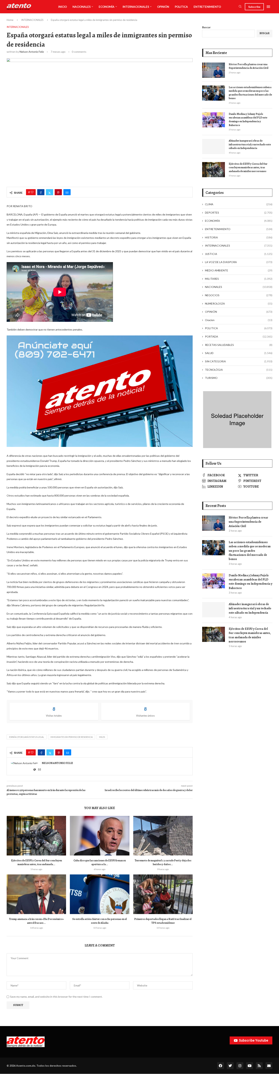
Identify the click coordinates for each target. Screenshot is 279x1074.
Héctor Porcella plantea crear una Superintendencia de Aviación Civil (248, 66)
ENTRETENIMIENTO (207, 6)
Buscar (206, 27)
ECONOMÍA (106, 6)
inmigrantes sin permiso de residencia (71, 737)
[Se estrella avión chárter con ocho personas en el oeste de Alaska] (99, 894)
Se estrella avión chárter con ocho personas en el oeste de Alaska (99, 921)
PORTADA (238, 336)
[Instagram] (239, 1065)
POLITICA (181, 6)
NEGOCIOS (238, 295)
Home (10, 19)
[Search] (240, 6)
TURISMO (238, 377)
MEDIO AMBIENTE (238, 270)
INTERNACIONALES (136, 6)
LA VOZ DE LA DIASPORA (238, 262)
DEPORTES (238, 212)
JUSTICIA (238, 253)
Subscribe (254, 6)
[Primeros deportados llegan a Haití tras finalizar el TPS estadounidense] (163, 894)
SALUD (238, 353)
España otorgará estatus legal (26, 737)
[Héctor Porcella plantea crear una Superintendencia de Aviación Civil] (213, 70)
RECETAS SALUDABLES (238, 344)
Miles (102, 737)
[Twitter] (230, 1065)
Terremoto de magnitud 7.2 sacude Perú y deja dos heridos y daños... (163, 862)
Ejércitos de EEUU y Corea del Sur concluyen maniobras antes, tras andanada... (36, 862)
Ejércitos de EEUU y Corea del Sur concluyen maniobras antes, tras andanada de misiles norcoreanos (248, 167)
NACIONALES (82, 6)
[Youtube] (249, 1065)
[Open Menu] (268, 6)
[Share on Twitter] (49, 192)
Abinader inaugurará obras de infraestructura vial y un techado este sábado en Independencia (250, 144)
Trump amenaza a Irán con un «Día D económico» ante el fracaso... (36, 921)
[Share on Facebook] (40, 192)
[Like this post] (32, 192)
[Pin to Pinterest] (58, 192)
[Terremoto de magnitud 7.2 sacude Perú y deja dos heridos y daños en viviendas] (163, 835)
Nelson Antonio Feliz (32, 51)
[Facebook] (220, 1065)
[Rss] (259, 1065)
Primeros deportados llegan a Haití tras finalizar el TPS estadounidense (163, 921)
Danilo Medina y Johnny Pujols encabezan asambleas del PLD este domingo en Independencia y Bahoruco (248, 119)
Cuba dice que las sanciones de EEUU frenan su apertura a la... (99, 862)
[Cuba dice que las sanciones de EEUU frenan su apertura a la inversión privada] (99, 835)
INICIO (62, 6)
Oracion (238, 320)
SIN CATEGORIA (238, 361)
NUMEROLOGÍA (238, 303)
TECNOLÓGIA (238, 369)
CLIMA (238, 204)
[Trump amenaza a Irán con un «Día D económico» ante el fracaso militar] (36, 894)
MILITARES (238, 278)
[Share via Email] (67, 192)
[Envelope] (269, 1065)
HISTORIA (238, 237)
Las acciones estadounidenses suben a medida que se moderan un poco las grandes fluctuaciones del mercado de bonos (250, 92)
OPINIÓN (163, 6)
